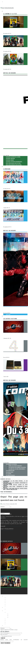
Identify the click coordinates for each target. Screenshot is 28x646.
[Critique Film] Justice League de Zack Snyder (14, 48)
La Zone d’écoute (10, 475)
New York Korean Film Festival (14, 164)
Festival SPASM (10, 160)
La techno (8, 473)
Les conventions (6, 461)
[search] (10, 628)
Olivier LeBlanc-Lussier (8, 153)
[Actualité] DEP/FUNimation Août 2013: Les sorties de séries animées (15, 151)
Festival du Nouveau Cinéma (13, 156)
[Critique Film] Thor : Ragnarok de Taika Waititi (15, 66)
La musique (6, 166)
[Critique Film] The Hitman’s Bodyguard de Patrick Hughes (14, 30)
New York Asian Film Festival (13, 163)
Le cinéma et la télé (8, 11)
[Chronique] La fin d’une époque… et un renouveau (13, 334)
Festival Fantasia (10, 158)
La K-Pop (5, 187)
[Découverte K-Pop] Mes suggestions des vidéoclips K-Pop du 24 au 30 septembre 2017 (15, 204)
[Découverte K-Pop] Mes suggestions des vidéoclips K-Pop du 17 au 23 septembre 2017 (15, 223)
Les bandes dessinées (11, 464)
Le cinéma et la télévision (8, 32)
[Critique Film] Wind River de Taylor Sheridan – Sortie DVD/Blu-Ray (15, 489)
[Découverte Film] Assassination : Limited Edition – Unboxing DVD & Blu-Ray (14, 373)
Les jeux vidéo (9, 472)
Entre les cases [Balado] (15, 465)
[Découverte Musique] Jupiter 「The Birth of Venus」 (14, 308)
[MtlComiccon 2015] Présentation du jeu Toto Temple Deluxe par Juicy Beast (14, 458)
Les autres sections (8, 316)
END (4, 337)
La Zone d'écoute (6, 375)
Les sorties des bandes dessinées (17, 467)
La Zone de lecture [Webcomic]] (17, 469)
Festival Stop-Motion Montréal (14, 161)
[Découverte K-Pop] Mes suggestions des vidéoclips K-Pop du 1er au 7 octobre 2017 (15, 185)
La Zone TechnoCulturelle (13, 526)
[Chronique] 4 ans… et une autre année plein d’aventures (14, 354)
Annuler (3, 644)
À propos (5, 476)
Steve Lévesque (6, 460)
